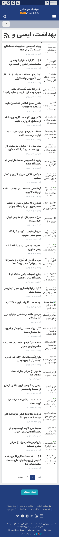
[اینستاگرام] (32, 516)
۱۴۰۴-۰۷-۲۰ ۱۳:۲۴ (32, 196)
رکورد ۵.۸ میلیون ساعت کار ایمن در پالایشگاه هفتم (23, 162)
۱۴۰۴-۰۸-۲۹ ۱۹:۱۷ (32, 140)
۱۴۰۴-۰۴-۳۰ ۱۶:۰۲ (32, 307)
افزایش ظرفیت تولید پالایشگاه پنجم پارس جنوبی (25, 233)
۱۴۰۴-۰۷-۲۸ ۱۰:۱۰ (33, 182)
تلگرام (13, 3)
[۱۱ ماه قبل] (49, 220)
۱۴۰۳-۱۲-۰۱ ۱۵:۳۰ (33, 422)
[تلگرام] (27, 516)
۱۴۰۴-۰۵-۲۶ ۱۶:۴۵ (32, 268)
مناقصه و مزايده (26, 506)
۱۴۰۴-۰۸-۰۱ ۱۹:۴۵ (32, 168)
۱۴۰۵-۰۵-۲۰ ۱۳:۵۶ (32, 54)
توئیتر (4, 3)
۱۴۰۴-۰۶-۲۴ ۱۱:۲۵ (33, 225)
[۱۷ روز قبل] (49, 49)
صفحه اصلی (43, 506)
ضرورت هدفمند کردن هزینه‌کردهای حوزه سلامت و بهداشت (22, 416)
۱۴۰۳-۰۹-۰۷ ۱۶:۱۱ (33, 468)
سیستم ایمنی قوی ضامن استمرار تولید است (24, 402)
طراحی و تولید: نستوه (28, 534)
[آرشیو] (41, 516)
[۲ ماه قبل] (49, 77)
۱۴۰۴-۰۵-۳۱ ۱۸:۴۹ (32, 253)
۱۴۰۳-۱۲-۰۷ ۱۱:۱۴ (33, 393)
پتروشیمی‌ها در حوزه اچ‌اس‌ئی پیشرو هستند (25, 444)
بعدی (20, 477)
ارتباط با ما (35, 509)
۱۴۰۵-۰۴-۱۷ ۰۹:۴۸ (32, 68)
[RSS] (7, 36)
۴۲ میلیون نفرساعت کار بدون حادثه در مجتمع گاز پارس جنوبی (22, 119)
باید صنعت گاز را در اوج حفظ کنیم (23, 303)
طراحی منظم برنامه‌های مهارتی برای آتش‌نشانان (22, 316)
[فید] (37, 516)
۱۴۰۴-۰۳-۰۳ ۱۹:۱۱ (33, 336)
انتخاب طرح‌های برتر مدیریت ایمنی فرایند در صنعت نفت (22, 134)
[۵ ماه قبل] (49, 91)
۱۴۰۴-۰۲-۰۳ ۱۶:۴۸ (32, 350)
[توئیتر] (17, 516)
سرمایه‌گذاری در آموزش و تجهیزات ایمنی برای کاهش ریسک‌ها (23, 262)
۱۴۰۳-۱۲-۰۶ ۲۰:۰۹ (33, 407)
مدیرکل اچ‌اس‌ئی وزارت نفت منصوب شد (26, 373)
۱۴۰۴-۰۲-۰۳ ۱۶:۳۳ (32, 365)
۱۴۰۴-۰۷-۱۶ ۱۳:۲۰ (32, 211)
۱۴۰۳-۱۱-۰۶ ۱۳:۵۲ (33, 436)
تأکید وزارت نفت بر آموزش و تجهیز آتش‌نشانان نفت (23, 330)
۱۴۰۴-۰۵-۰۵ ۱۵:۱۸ (32, 296)
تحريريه (46, 509)
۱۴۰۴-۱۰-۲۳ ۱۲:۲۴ (33, 111)
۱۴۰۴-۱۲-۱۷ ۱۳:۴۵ (32, 97)
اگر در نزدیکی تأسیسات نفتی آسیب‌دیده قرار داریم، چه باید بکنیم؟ (22, 91)
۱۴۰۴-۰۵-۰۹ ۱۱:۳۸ (32, 282)
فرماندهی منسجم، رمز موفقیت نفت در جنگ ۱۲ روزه (22, 191)
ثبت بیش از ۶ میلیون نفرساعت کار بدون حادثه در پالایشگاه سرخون (23, 148)
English (53, 2)
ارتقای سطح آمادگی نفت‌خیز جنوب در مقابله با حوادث (22, 105)
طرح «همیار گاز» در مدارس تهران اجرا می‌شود (23, 219)
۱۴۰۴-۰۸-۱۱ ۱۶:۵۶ (32, 154)
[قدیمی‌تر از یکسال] (49, 248)
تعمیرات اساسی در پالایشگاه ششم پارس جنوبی (23, 248)
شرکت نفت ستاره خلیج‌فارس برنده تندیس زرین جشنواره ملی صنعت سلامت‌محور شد (23, 460)
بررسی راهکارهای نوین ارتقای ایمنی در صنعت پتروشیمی (22, 387)
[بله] (22, 516)
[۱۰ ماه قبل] (49, 163)
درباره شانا (12, 506)
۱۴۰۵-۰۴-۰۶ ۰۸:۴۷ (32, 83)
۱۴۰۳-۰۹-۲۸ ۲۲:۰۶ (32, 450)
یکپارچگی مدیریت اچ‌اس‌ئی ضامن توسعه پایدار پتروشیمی (23, 359)
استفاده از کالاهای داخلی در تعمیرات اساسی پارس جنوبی (22, 345)
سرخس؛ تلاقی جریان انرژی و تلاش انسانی (22, 176)
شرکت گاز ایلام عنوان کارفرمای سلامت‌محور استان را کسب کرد (25, 62)
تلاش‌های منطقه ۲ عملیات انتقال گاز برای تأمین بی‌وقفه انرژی (22, 77)
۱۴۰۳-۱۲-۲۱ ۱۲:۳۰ (33, 379)
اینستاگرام (18, 3)
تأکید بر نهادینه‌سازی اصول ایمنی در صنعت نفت (22, 290)
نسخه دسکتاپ (29, 492)
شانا (29, 11)
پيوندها (23, 509)
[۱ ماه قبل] (49, 63)
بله (8, 3)
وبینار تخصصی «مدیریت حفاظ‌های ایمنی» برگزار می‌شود (22, 48)
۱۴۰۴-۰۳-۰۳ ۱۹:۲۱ (33, 322)
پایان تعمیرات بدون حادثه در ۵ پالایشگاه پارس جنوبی (25, 276)
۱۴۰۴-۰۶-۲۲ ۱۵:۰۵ (32, 239)
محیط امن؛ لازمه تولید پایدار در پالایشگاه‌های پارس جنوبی (25, 430)
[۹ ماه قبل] (49, 134)
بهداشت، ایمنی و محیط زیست (34, 40)
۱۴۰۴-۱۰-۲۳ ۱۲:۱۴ (33, 125)
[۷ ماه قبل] (49, 106)
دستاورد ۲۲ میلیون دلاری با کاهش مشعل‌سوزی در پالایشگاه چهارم (23, 205)
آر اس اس (12, 509)
